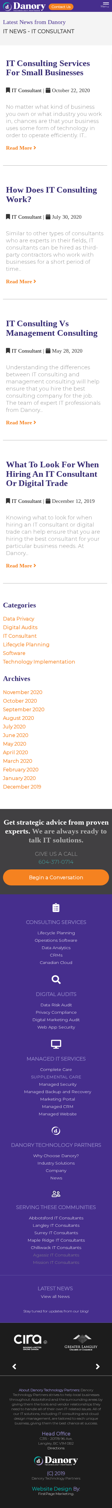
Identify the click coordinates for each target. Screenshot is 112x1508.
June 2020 (15, 735)
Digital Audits (20, 627)
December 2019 (22, 787)
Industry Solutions (56, 1163)
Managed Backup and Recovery (57, 1091)
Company (56, 1170)
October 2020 (20, 701)
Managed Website (58, 1114)
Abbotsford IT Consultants (56, 1218)
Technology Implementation (39, 662)
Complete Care (56, 1069)
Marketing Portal (57, 1099)
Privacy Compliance (56, 1012)
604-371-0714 (56, 862)
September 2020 (24, 709)
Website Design (52, 1489)
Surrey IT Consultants (56, 1232)
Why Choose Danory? (56, 1155)
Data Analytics (56, 947)
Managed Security (57, 1084)
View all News (55, 1296)
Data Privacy (18, 619)
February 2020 (21, 770)
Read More (19, 148)
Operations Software (56, 940)
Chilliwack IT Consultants (56, 1247)
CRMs (56, 955)
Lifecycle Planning (26, 644)
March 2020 (17, 761)
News (56, 1178)
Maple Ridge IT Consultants (56, 1240)
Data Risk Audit (56, 1005)
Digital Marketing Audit (56, 1019)
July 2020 (14, 727)
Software (14, 653)
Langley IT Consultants (56, 1225)
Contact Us (61, 6)
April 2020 (15, 752)
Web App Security (56, 1027)
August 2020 (18, 718)
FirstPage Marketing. (56, 1493)
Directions (56, 1448)
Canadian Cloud (56, 962)
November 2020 (22, 692)
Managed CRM (57, 1106)
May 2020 (14, 744)
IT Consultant (27, 90)
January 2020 (19, 778)
